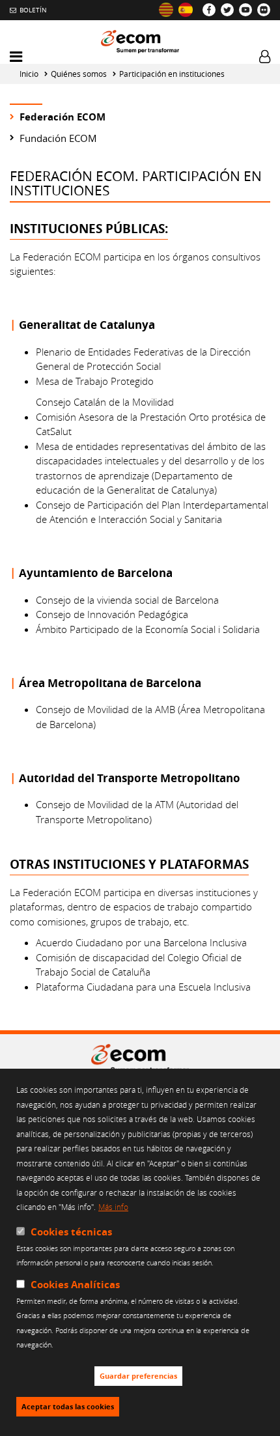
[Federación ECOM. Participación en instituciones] (185, 10)
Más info (113, 1207)
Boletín (33, 9)
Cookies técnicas (71, 1232)
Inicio (29, 73)
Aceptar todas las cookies (67, 1406)
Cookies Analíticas (75, 1284)
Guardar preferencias (138, 1376)
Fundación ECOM (58, 138)
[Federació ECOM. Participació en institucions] (166, 10)
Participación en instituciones (172, 73)
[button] (16, 56)
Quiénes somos (79, 73)
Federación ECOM (62, 117)
